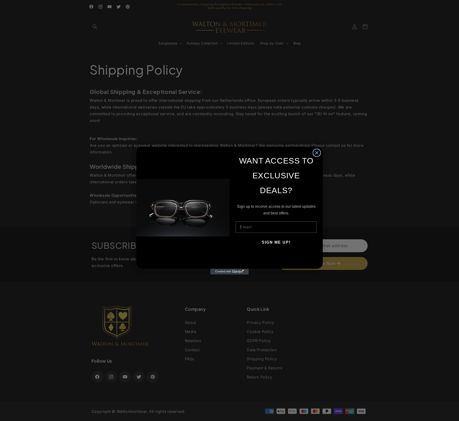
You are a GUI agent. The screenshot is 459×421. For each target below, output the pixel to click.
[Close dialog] (316, 152)
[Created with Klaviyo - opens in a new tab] (229, 271)
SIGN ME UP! (276, 242)
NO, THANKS (276, 256)
